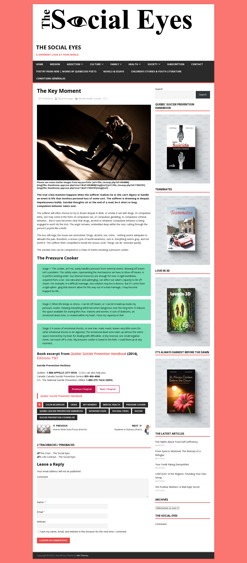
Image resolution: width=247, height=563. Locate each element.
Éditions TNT (47, 358)
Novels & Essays (113, 71)
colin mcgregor (55, 404)
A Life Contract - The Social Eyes (57, 456)
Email (40, 511)
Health (133, 64)
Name (40, 502)
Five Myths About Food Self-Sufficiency (176, 441)
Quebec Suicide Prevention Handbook (61, 396)
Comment (42, 476)
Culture (95, 64)
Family (114, 64)
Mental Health (86, 98)
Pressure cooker (136, 404)
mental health (111, 404)
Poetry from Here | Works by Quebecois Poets (66, 71)
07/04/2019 (47, 98)
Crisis (74, 404)
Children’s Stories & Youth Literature (156, 71)
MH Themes (82, 555)
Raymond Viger (65, 98)
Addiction (73, 64)
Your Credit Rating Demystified (172, 464)
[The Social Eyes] (117, 38)
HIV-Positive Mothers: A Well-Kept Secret (177, 486)
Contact (197, 64)
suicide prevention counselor (57, 417)
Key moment (90, 404)
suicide (139, 411)
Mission (55, 64)
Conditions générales (50, 78)
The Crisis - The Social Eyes (55, 453)
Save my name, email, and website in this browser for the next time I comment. (83, 531)
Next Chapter (108, 389)
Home (39, 64)
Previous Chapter (82, 389)
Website (41, 521)
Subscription (175, 64)
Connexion (161, 524)
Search (159, 89)
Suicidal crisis (120, 411)
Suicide (97, 98)
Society (152, 64)
